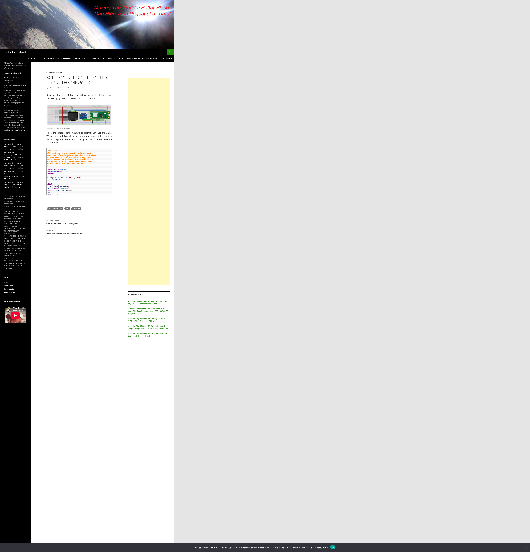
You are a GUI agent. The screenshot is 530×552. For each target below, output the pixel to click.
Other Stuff (165, 58)
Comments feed (9, 289)
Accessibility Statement (12, 73)
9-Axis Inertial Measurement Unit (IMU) (142, 58)
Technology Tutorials (15, 51)
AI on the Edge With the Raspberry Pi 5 (56, 58)
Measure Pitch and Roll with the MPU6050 (64, 232)
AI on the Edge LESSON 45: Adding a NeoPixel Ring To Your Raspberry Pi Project (147, 302)
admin (70, 88)
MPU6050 (76, 209)
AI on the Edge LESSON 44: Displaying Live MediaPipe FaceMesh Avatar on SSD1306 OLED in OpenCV (148, 311)
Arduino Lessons (81, 58)
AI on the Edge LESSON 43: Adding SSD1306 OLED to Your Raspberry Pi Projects (146, 319)
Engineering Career (115, 58)
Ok (332, 547)
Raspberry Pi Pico (54, 73)
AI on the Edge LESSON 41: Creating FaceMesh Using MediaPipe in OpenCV (147, 334)
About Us (31, 58)
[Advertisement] (149, 181)
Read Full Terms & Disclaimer (14, 130)
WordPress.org (9, 292)
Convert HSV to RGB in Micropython (62, 222)
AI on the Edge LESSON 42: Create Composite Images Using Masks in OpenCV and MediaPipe (148, 327)
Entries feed (8, 286)
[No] (526, 547)
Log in (6, 282)
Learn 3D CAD (97, 58)
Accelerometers (55, 209)
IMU (67, 209)
